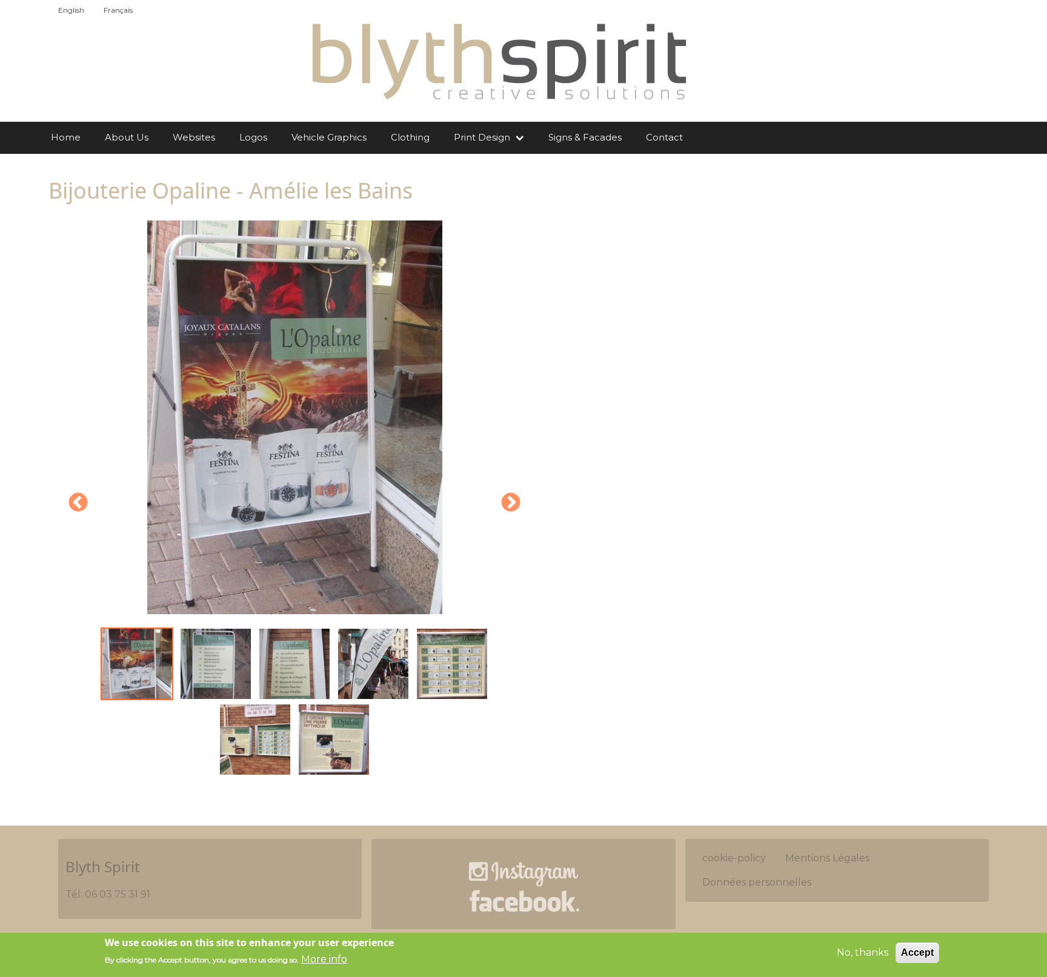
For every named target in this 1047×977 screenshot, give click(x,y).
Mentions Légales (827, 858)
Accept (917, 952)
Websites (194, 137)
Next (511, 503)
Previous (78, 503)
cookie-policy (734, 858)
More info (324, 959)
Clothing (410, 137)
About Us (126, 137)
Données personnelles (756, 882)
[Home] (498, 61)
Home (66, 137)
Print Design (483, 137)
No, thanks (862, 952)
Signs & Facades (585, 137)
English (71, 10)
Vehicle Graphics (329, 137)
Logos (253, 137)
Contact (664, 137)
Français (118, 10)
